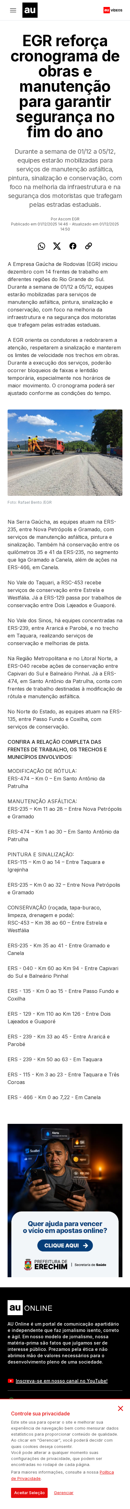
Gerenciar (64, 1492)
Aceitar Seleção (29, 1492)
